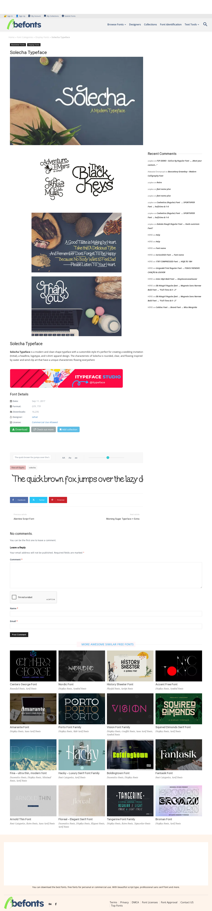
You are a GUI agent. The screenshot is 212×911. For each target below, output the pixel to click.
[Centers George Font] (33, 665)
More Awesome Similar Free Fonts (107, 644)
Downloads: (19, 411)
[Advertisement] (171, 94)
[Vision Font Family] (130, 708)
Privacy (124, 902)
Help (158, 234)
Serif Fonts (31, 688)
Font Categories (25, 37)
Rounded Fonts (17, 688)
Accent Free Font (167, 684)
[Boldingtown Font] (130, 754)
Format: (17, 406)
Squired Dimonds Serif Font (173, 727)
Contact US (187, 902)
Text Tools (191, 24)
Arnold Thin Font (20, 819)
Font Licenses (150, 902)
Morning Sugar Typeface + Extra (122, 518)
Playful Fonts (113, 688)
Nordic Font (66, 684)
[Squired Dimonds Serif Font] (179, 708)
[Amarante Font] (33, 708)
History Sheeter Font (120, 684)
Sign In (8, 16)
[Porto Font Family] (82, 708)
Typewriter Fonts (142, 823)
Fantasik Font (164, 773)
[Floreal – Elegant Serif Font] (82, 800)
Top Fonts (117, 905)
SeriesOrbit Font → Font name (170, 254)
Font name (161, 248)
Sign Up (20, 16)
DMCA (135, 902)
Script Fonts (127, 688)
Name (14, 608)
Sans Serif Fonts (33, 731)
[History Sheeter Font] (130, 665)
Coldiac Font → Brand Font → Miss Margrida (176, 307)
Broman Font (164, 819)
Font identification (171, 24)
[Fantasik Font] (179, 754)
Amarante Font (19, 727)
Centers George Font (23, 684)
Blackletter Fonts (18, 44)
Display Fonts (42, 37)
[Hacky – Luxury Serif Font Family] (82, 754)
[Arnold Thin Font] (33, 800)
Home (12, 37)
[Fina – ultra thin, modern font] (33, 754)
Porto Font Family (70, 727)
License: (17, 422)
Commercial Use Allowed (45, 422)
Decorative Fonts (18, 777)
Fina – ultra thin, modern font (28, 773)
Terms (113, 902)
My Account (36, 16)
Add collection (69, 429)
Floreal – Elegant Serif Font (76, 819)
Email (14, 621)
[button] (205, 25)
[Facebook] (55, 904)
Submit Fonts (70, 16)
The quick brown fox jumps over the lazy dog (78, 479)
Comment (16, 559)
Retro (159, 182)
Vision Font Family (118, 727)
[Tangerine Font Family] (130, 800)
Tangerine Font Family (121, 819)
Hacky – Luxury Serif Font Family (79, 773)
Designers (135, 24)
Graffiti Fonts (128, 731)
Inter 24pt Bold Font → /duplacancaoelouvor (176, 279)
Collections (150, 24)
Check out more (45, 429)
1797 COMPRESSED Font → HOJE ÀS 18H (174, 261)
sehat (35, 417)
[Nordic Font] (82, 665)
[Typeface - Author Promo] (66, 378)
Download (21, 429)
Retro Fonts (32, 823)
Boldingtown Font (118, 773)
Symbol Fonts (79, 688)
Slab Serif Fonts (81, 731)
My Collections (53, 16)
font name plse (164, 189)
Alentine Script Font (24, 518)
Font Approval (169, 902)
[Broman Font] (179, 800)
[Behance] (50, 904)
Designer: (18, 417)
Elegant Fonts (97, 823)
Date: (15, 401)
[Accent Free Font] (179, 665)
